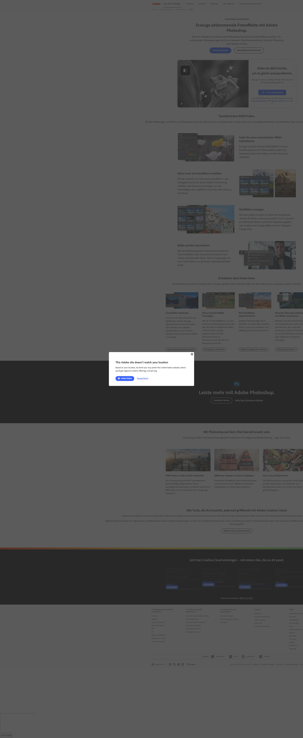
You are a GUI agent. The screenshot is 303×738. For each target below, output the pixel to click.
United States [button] (126, 378)
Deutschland (142, 378)
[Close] (192, 354)
